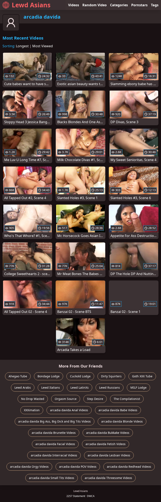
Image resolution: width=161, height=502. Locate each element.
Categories (119, 5)
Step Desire (95, 399)
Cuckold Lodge (80, 376)
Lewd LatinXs (79, 387)
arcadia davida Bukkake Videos (107, 433)
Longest (22, 46)
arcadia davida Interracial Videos (54, 455)
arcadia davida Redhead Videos (129, 467)
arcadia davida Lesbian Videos (109, 455)
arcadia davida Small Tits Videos (51, 478)
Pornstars (139, 5)
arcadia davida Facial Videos (55, 444)
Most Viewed (42, 46)
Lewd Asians (31, 5)
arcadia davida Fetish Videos (106, 444)
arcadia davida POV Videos (77, 467)
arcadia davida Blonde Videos (122, 421)
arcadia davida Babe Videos (118, 410)
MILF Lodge (138, 387)
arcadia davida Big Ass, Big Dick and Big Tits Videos (54, 421)
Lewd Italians (50, 387)
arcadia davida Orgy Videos (29, 467)
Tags (154, 5)
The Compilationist (127, 399)
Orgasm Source (66, 399)
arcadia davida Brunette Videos (54, 433)
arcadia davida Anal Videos (69, 410)
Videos (73, 5)
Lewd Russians (109, 387)
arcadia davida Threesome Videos (108, 478)
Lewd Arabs (22, 387)
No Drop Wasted (32, 399)
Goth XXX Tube (142, 376)
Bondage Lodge (49, 376)
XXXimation (32, 410)
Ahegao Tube (18, 376)
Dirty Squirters (111, 376)
